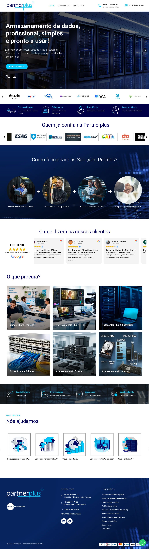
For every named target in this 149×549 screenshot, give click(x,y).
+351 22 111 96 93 (110, 5)
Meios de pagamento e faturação (114, 498)
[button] (4, 137)
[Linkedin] (64, 521)
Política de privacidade (110, 513)
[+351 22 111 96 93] (99, 5)
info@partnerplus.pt (136, 5)
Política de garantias (109, 506)
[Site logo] (20, 6)
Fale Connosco (16, 66)
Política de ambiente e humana (113, 517)
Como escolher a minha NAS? (46, 459)
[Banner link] (29, 308)
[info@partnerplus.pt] (126, 5)
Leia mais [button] (40, 260)
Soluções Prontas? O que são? (102, 459)
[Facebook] (70, 521)
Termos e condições (109, 521)
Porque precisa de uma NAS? (18, 459)
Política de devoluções (110, 502)
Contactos (106, 529)
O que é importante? (70, 459)
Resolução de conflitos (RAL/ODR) (115, 510)
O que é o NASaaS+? (126, 459)
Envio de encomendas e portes (113, 494)
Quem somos (107, 525)
